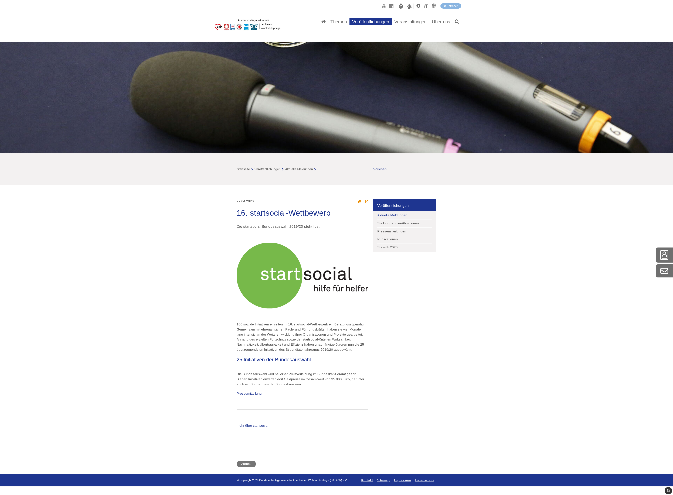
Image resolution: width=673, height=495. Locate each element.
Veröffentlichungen (267, 169)
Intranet (452, 6)
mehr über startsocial (252, 425)
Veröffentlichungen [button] (370, 21)
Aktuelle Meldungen (299, 169)
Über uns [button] (441, 21)
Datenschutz (424, 480)
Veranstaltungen (410, 21)
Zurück (246, 464)
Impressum (402, 480)
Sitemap (383, 480)
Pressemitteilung (249, 393)
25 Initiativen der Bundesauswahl (274, 359)
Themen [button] (338, 21)
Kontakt (367, 480)
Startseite (243, 169)
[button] (457, 21)
